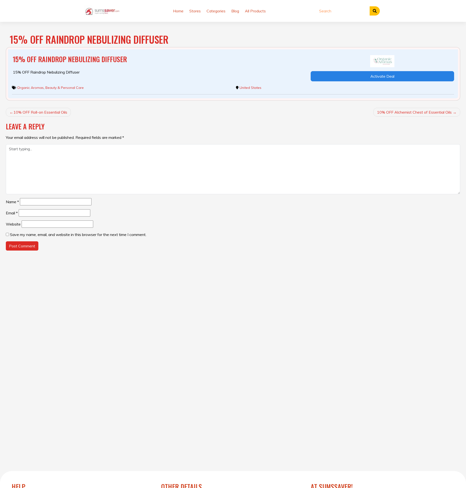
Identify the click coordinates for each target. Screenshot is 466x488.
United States (250, 87)
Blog (235, 10)
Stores (195, 10)
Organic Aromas (30, 87)
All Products (255, 10)
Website (13, 224)
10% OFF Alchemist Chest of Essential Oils (414, 112)
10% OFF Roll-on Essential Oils (40, 112)
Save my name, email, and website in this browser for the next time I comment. (78, 234)
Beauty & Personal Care (64, 87)
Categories (216, 10)
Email (12, 212)
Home (178, 10)
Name (12, 201)
